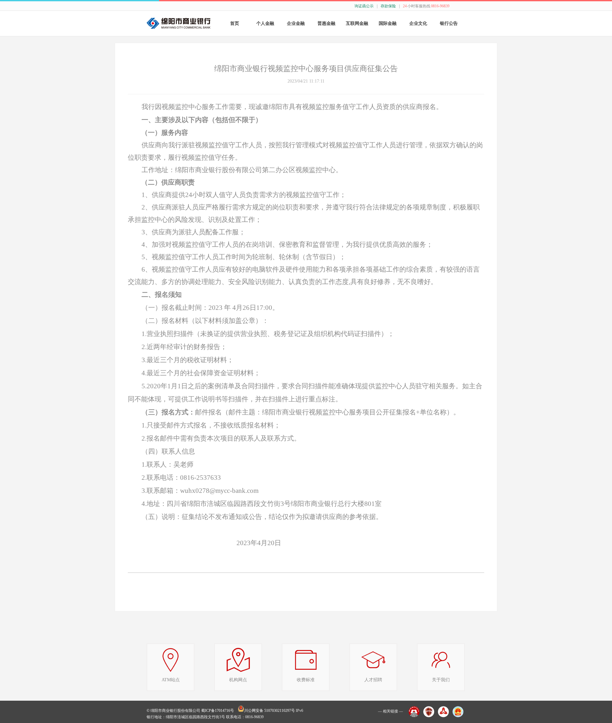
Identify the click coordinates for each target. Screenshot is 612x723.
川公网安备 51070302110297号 (269, 710)
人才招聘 (373, 679)
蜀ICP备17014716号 (217, 710)
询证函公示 (364, 6)
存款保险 (388, 6)
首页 (234, 23)
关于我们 (441, 679)
